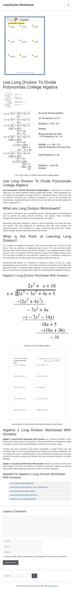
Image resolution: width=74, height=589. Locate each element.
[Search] (34, 576)
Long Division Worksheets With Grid (23, 495)
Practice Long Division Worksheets (23, 499)
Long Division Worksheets (18, 4)
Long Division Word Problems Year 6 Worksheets (28, 487)
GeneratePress (53, 586)
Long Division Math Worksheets (22, 483)
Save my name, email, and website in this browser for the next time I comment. (35, 556)
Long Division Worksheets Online (22, 491)
